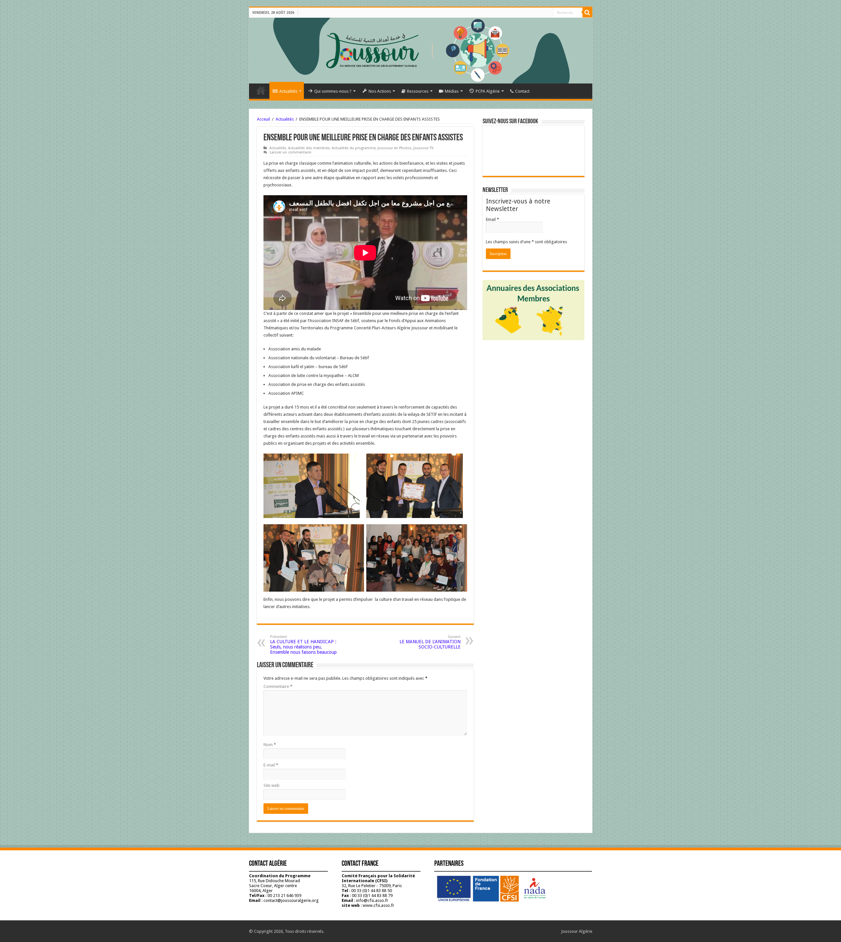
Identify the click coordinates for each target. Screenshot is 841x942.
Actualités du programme (353, 148)
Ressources (417, 91)
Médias (452, 91)
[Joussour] (420, 50)
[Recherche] (587, 12)
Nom (269, 744)
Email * (492, 219)
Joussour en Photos (394, 148)
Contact (522, 91)
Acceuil (263, 119)
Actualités (288, 91)
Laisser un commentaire (290, 152)
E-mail (270, 765)
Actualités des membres (309, 148)
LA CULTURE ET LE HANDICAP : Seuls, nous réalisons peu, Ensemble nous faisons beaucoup (303, 645)
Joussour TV (423, 148)
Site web (271, 785)
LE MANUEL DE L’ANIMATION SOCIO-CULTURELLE (430, 642)
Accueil (260, 90)
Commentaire (277, 686)
